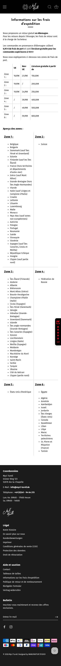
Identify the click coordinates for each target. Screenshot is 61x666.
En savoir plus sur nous (14, 534)
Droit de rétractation (12, 555)
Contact (6, 569)
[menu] (4, 7)
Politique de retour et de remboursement (22, 582)
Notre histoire (9, 530)
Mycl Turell (13, 654)
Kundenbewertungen (12, 538)
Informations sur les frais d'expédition (21, 578)
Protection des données (14, 550)
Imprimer (7, 542)
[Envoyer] (56, 616)
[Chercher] (49, 7)
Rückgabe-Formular (12, 586)
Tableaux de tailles (12, 573)
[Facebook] (4, 627)
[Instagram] (10, 627)
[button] (58, 332)
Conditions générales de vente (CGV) (20, 546)
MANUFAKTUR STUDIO (36, 654)
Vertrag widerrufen (12, 590)
